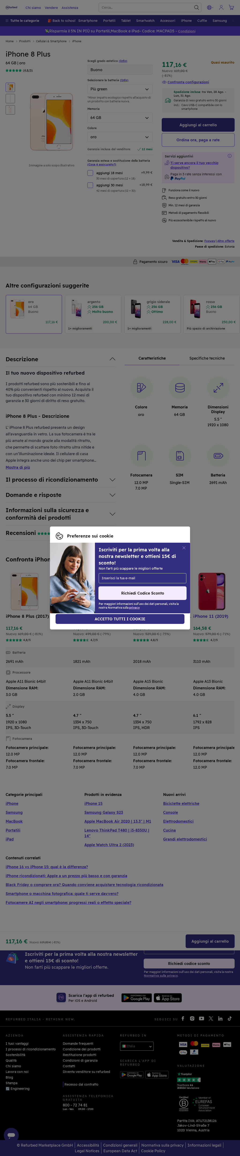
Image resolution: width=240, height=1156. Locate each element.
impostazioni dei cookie (75, 575)
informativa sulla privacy (76, 580)
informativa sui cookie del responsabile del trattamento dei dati (108, 585)
